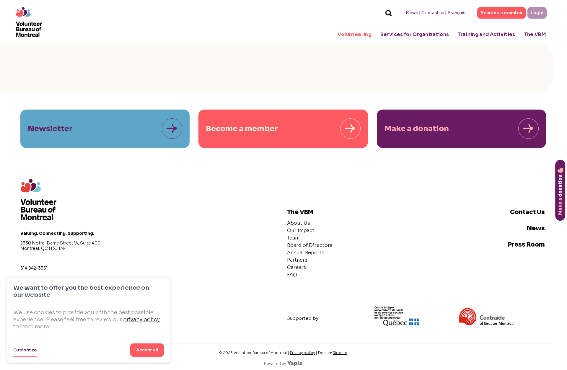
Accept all (147, 350)
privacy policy (141, 319)
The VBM (535, 34)
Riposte (340, 353)
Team (293, 238)
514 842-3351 (34, 268)
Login (537, 12)
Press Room (526, 244)
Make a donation (416, 128)
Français (456, 12)
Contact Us (527, 212)
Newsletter (50, 128)
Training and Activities (486, 34)
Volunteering (355, 34)
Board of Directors (310, 245)
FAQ (292, 275)
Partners (297, 260)
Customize (25, 350)
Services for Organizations (414, 34)
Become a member (501, 12)
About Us (298, 223)
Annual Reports (305, 253)
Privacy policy (302, 353)
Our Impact (301, 230)
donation (560, 194)
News (412, 12)
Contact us (432, 12)
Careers (296, 267)
